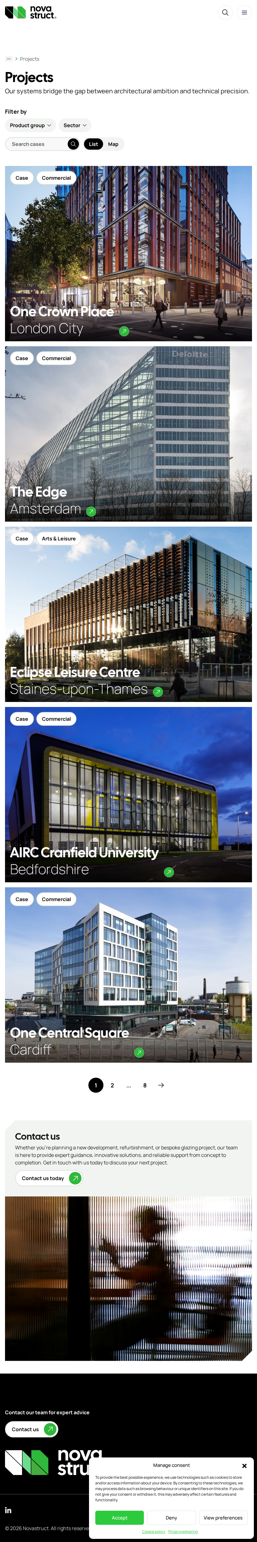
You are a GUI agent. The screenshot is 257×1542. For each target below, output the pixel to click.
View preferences (223, 1517)
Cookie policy (153, 1531)
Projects (29, 58)
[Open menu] (244, 12)
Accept (120, 1517)
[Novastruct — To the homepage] (30, 12)
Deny (171, 1517)
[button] (244, 1465)
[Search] (225, 12)
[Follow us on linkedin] (8, 1510)
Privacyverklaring (183, 1531)
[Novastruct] (59, 1462)
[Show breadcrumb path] (9, 59)
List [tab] (93, 144)
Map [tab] (113, 144)
